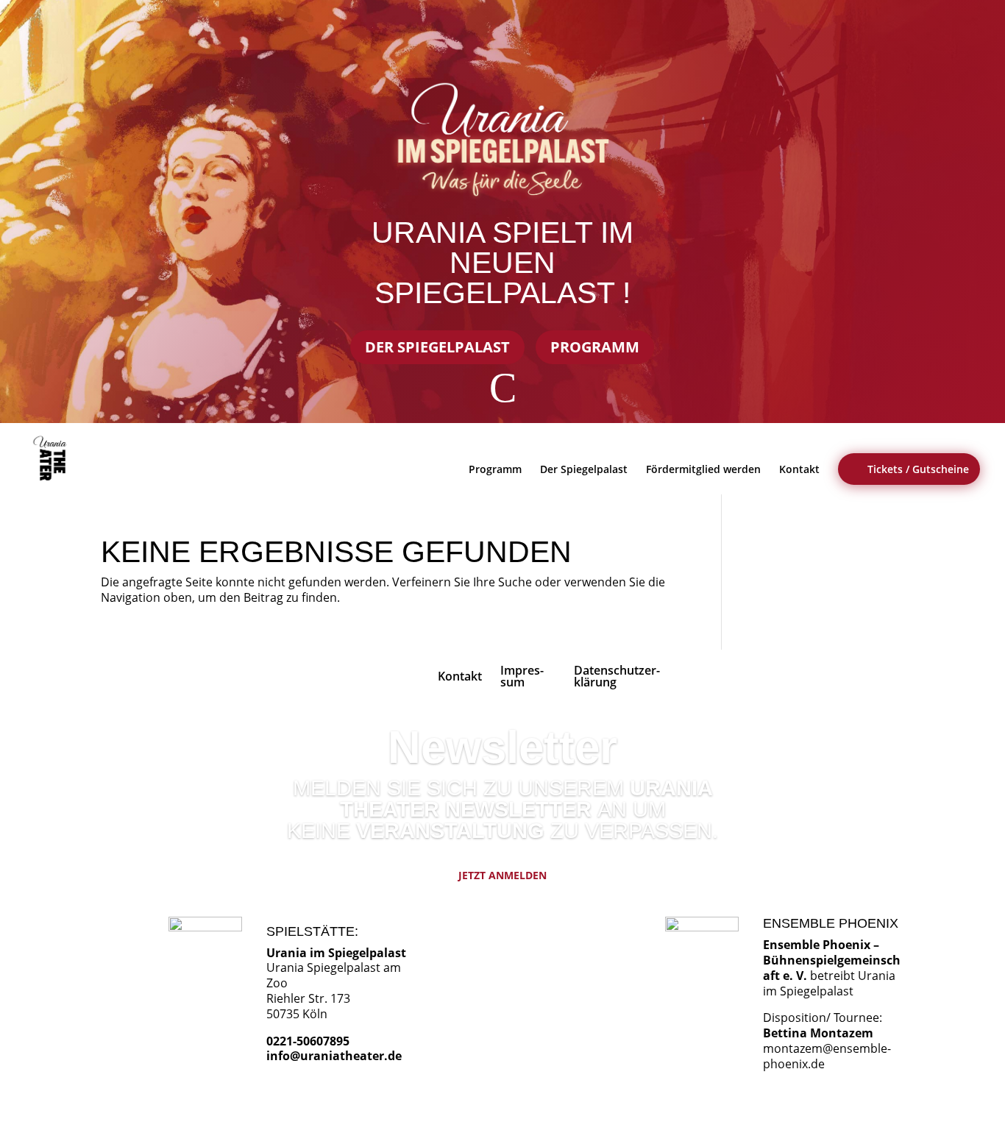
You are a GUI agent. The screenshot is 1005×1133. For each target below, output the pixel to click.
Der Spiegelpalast (437, 347)
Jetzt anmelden (502, 875)
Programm (594, 347)
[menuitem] (52, 458)
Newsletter (502, 747)
